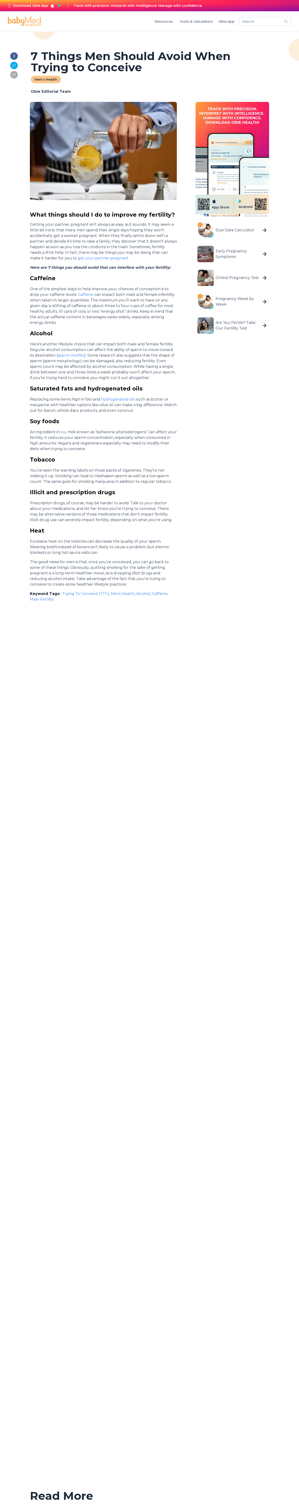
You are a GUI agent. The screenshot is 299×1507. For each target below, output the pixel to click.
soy (64, 432)
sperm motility (71, 355)
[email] (14, 75)
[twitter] (14, 65)
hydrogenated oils (118, 399)
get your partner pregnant (102, 258)
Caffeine (85, 294)
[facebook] (14, 56)
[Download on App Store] (52, 5)
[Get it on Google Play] (59, 5)
